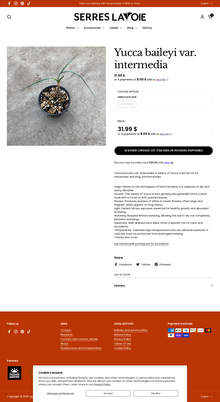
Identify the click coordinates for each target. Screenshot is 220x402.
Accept (108, 393)
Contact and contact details (79, 339)
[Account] (202, 17)
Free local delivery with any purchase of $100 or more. (110, 3)
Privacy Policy (102, 384)
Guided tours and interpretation (81, 348)
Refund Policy (122, 334)
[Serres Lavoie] (110, 16)
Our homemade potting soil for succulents (141, 243)
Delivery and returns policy (130, 330)
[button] (9, 17)
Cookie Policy (122, 348)
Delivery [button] (119, 285)
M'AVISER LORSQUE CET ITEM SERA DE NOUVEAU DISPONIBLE (164, 150)
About (64, 343)
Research (66, 334)
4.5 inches (127, 104)
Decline (156, 393)
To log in (65, 330)
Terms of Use (122, 343)
